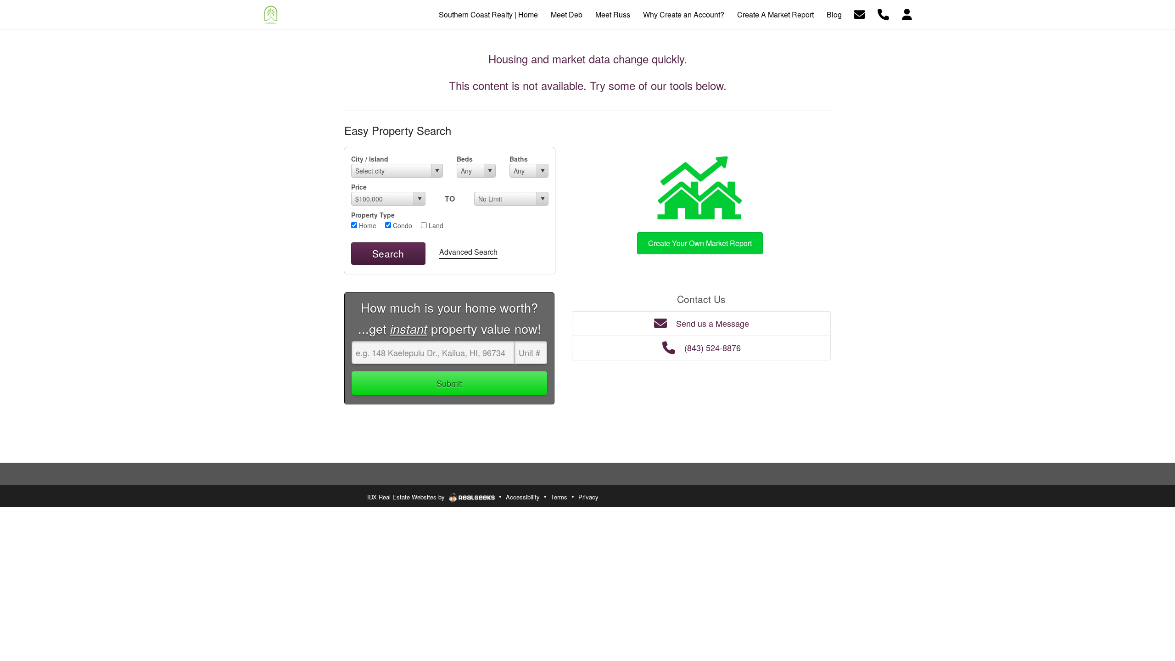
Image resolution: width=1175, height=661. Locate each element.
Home (366, 225)
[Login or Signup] (907, 13)
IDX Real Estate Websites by (407, 497)
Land (435, 225)
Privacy (588, 497)
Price (359, 186)
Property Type (373, 214)
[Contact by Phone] (883, 13)
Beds (465, 158)
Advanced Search (468, 251)
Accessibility (523, 497)
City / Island (369, 158)
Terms (559, 497)
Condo (401, 225)
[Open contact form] (859, 13)
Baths (518, 158)
